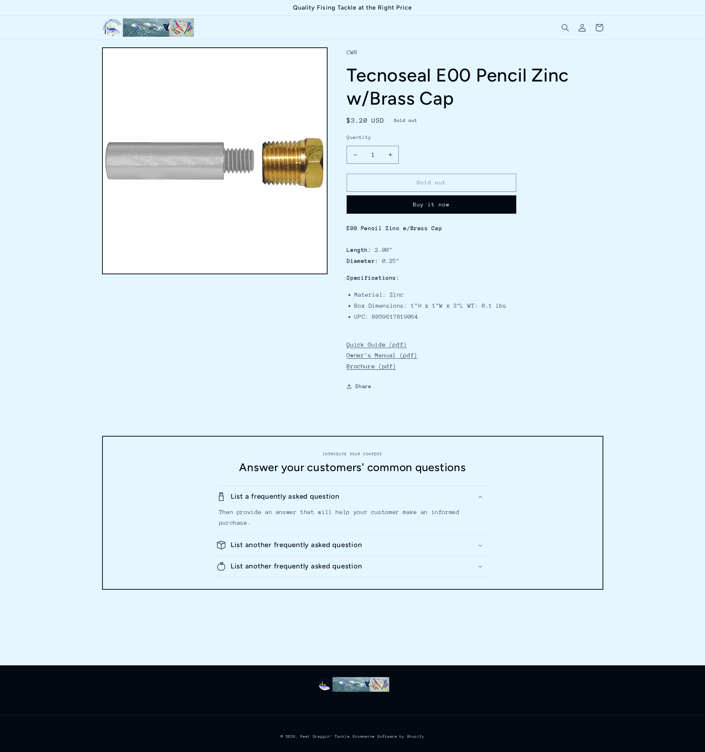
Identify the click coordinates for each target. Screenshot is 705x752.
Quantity (359, 137)
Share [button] (363, 386)
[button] (565, 27)
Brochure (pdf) (371, 366)
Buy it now (431, 204)
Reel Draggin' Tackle (325, 736)
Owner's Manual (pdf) (382, 355)
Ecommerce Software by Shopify (388, 736)
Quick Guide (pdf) (377, 344)
